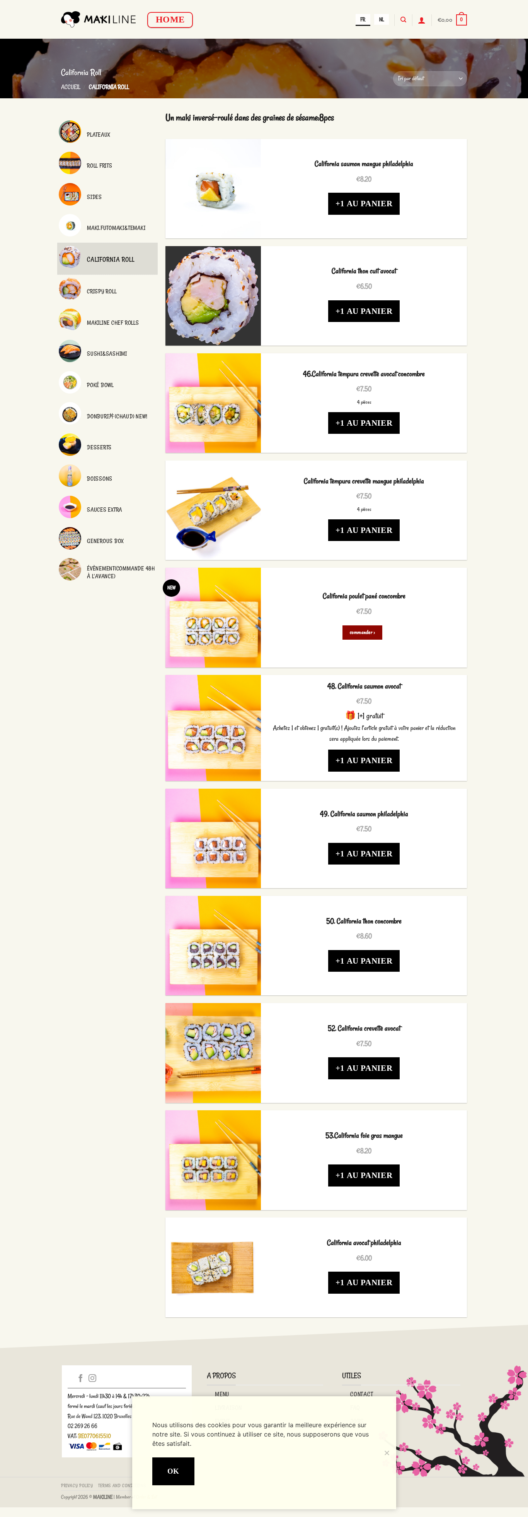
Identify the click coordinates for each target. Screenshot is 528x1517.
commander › (362, 632)
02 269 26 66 (82, 1426)
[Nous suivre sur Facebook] (80, 1379)
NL (381, 19)
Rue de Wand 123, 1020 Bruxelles (99, 1416)
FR (362, 19)
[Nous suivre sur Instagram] (92, 1379)
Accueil (70, 87)
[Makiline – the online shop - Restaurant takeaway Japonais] (98, 19)
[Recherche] (403, 19)
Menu (222, 1394)
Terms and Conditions (122, 1485)
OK (173, 1471)
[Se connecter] (422, 20)
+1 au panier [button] (364, 203)
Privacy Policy (77, 1485)
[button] (452, 20)
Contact (361, 1394)
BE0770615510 (94, 1436)
